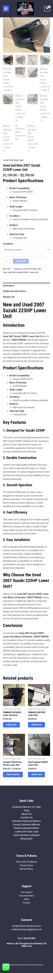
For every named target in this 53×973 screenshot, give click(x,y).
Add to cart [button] (11, 725)
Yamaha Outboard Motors (26, 820)
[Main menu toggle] (6, 9)
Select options (12, 774)
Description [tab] (8, 285)
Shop (26, 810)
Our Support (26, 892)
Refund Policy (26, 869)
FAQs (26, 899)
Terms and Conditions (26, 861)
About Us (26, 813)
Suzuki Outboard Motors (26, 824)
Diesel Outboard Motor (26, 828)
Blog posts (26, 838)
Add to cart (21, 261)
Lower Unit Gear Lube (13, 160)
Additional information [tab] (14, 291)
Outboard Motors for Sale (26, 806)
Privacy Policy (26, 865)
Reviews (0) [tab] (8, 297)
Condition (8, 243)
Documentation (26, 895)
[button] (45, 22)
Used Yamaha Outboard (26, 835)
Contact (26, 902)
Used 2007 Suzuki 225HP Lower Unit (22, 272)
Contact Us (26, 817)
